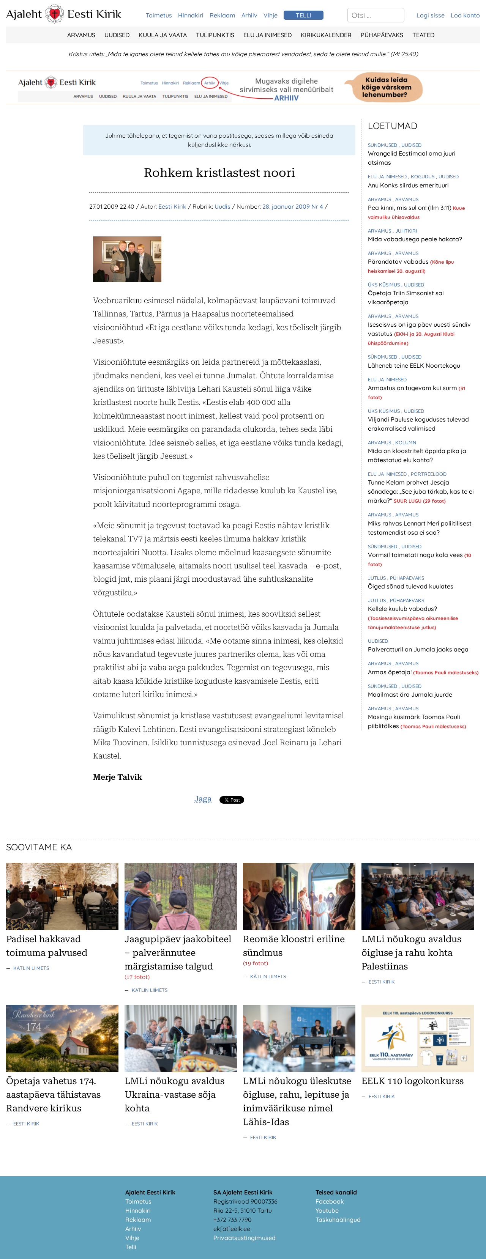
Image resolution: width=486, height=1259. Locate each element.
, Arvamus (405, 199)
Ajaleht (24, 13)
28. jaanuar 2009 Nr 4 (292, 206)
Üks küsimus (384, 285)
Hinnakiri (191, 15)
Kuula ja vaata (163, 35)
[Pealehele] (54, 21)
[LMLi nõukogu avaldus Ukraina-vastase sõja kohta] (181, 1069)
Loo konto (465, 15)
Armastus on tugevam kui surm (413, 388)
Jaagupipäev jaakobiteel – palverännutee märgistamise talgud (178, 953)
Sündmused (383, 145)
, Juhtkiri (405, 231)
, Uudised (410, 145)
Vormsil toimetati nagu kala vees (416, 555)
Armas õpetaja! (390, 672)
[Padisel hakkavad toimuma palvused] (62, 928)
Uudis (222, 206)
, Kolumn (404, 442)
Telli (130, 1247)
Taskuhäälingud (338, 1219)
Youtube (327, 1210)
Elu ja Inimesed (267, 35)
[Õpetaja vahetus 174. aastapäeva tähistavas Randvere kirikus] (62, 1069)
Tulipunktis (215, 35)
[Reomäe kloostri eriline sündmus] (299, 928)
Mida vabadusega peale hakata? (415, 239)
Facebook (330, 1201)
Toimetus (159, 15)
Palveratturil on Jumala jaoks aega (418, 649)
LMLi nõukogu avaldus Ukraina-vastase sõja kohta (174, 1095)
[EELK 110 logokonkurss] (417, 1069)
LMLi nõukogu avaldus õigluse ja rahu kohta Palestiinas (411, 953)
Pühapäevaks (382, 35)
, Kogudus (422, 176)
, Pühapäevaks (405, 578)
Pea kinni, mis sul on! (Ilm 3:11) (410, 207)
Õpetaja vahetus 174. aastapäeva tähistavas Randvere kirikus (53, 1095)
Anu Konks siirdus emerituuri (408, 185)
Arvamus (81, 35)
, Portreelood (427, 474)
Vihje (271, 15)
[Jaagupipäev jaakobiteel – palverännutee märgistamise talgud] (181, 928)
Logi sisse (431, 15)
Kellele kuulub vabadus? (402, 608)
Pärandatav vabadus (399, 261)
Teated (423, 35)
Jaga (202, 798)
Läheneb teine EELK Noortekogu (414, 365)
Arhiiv (249, 15)
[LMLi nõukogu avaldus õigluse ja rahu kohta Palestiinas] (417, 928)
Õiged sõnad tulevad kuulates (410, 586)
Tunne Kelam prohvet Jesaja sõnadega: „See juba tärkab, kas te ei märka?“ (421, 491)
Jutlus (377, 578)
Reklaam (222, 15)
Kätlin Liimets (31, 968)
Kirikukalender (326, 35)
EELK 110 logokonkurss (412, 1081)
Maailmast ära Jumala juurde (410, 694)
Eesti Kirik (94, 13)
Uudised (116, 35)
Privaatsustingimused (244, 1238)
